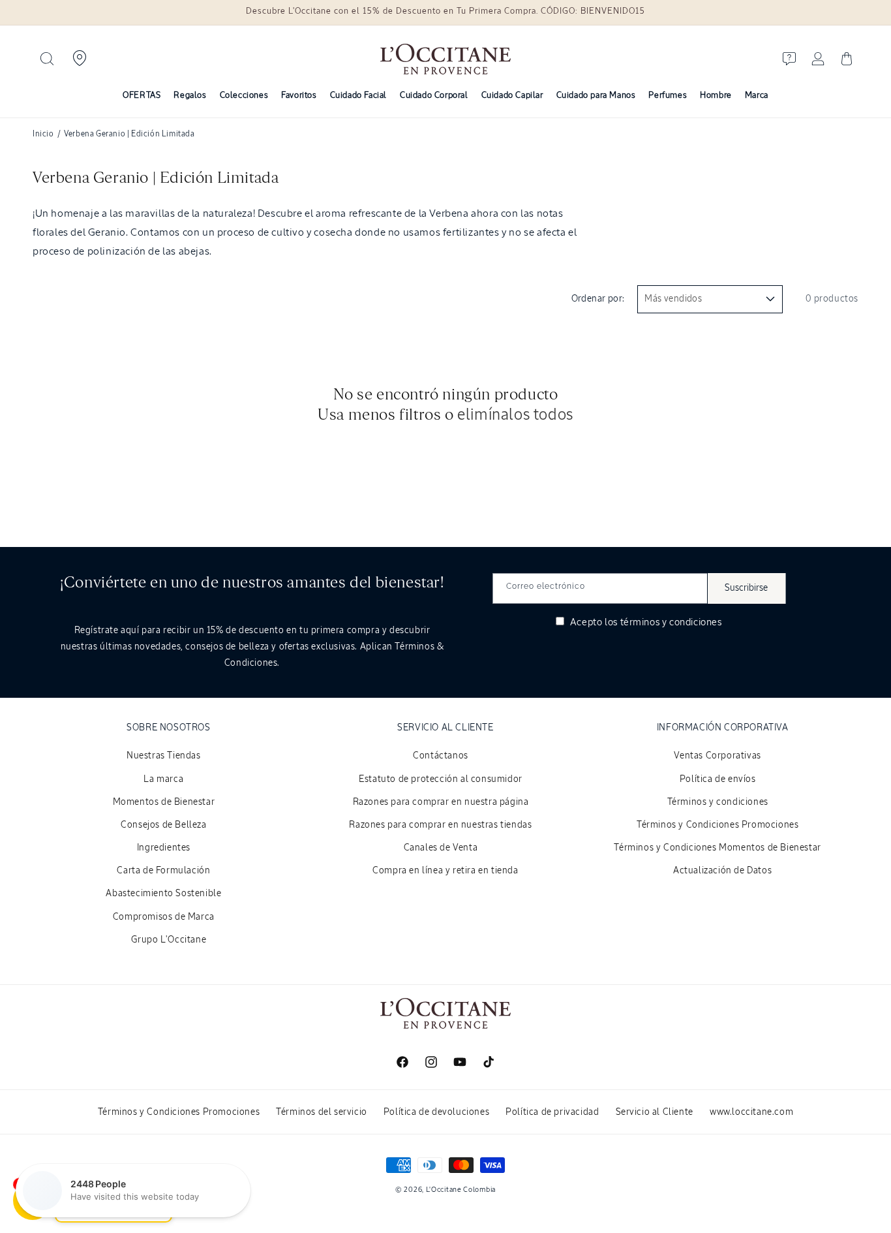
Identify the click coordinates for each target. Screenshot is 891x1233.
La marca (163, 779)
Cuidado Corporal (434, 95)
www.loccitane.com (751, 1112)
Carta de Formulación (163, 870)
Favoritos (298, 95)
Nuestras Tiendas (164, 755)
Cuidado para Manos (596, 95)
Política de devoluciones (436, 1112)
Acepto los (644, 622)
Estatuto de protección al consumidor (440, 779)
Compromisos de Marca (164, 917)
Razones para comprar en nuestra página (441, 802)
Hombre (716, 95)
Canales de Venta (441, 847)
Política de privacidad (552, 1112)
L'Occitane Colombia (461, 1189)
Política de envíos (718, 779)
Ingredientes (163, 847)
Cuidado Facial (358, 95)
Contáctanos (440, 755)
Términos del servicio (321, 1112)
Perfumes (667, 95)
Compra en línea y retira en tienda (445, 870)
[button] (47, 58)
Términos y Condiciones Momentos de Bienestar (717, 847)
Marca (756, 95)
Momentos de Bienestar (164, 802)
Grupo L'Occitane (169, 939)
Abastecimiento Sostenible (163, 893)
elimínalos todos (515, 415)
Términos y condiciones (717, 802)
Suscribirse (746, 588)
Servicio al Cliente (654, 1112)
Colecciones (244, 95)
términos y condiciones (671, 622)
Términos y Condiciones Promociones (717, 825)
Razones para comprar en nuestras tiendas (440, 825)
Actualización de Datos (722, 870)
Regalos (190, 95)
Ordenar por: (598, 299)
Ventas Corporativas (717, 755)
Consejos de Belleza (163, 825)
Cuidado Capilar (512, 95)
